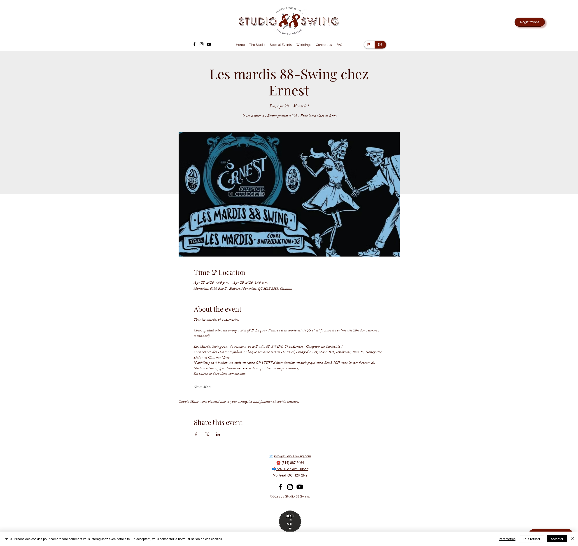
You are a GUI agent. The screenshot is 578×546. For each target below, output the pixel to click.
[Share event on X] (207, 434)
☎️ (279, 463)
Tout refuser (531, 539)
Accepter (557, 539)
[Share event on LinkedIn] (218, 434)
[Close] (572, 538)
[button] (257, 44)
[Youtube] (208, 44)
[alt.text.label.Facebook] (194, 44)
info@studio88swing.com (292, 456)
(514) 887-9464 (293, 463)
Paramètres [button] (507, 539)
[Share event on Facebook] (196, 434)
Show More (203, 387)
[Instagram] (201, 44)
